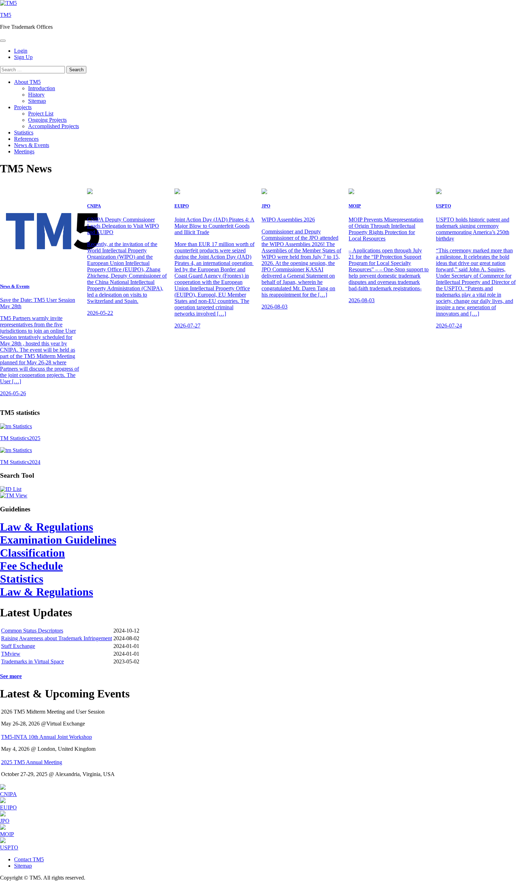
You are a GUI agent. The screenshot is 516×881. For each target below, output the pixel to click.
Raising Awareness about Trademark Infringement (56, 638)
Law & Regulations (46, 527)
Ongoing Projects (47, 120)
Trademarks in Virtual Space (32, 661)
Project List (40, 114)
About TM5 (27, 82)
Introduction (41, 88)
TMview (10, 654)
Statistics (23, 132)
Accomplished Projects (53, 126)
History (36, 95)
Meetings (24, 151)
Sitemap (37, 101)
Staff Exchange (18, 646)
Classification (32, 553)
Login (20, 51)
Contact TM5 (29, 859)
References (26, 139)
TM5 (5, 15)
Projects (23, 107)
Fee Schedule (31, 565)
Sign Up (23, 57)
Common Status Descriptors (32, 631)
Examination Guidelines (58, 540)
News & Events (31, 145)
